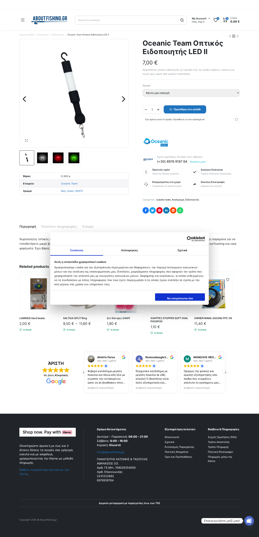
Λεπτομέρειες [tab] (129, 250)
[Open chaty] (249, 521)
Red (63, 190)
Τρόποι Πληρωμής (218, 446)
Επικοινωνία (172, 437)
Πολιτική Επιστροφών (220, 451)
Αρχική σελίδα (26, 34)
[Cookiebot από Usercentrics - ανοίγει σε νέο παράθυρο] (189, 239)
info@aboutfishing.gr (111, 452)
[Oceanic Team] (156, 142)
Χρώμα (146, 85)
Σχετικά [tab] (182, 250)
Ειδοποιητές (58, 34)
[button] (26, 140)
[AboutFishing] (49, 20)
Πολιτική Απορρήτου (176, 451)
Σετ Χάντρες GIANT (118, 318)
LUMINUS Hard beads (32, 318)
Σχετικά (169, 441)
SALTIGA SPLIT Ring (75, 318)
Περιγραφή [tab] (27, 226)
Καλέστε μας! (198, 161)
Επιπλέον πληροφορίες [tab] (59, 226)
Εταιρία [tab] (88, 226)
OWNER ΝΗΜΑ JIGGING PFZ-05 (213, 318)
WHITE (79, 190)
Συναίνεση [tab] (76, 250)
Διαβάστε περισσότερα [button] (97, 387)
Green (70, 190)
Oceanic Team (69, 183)
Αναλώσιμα (43, 34)
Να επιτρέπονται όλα (180, 298)
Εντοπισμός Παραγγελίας (179, 446)
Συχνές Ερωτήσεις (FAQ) (222, 437)
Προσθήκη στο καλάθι (187, 109)
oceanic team (163, 199)
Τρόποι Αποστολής (219, 441)
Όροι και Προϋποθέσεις (178, 456)
